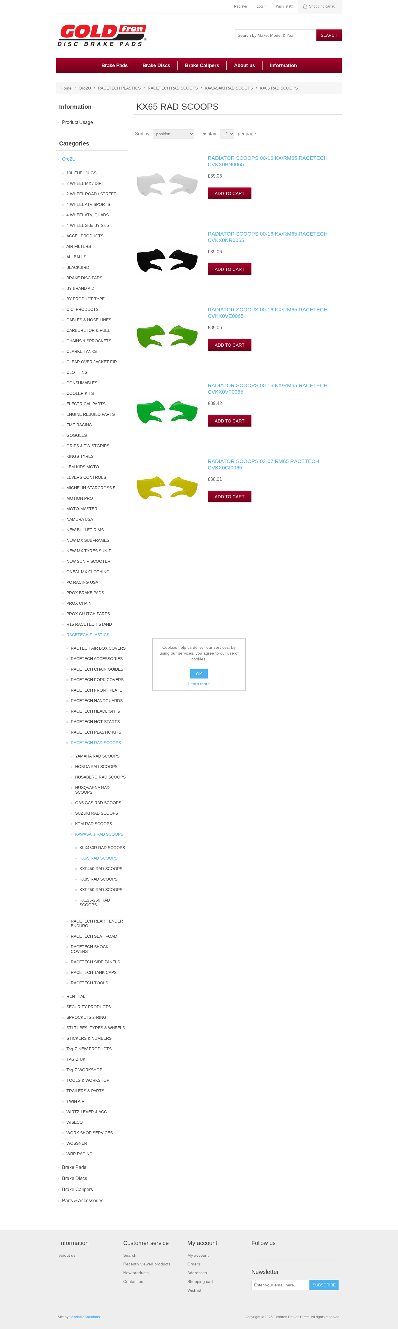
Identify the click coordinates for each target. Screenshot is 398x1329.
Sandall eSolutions (84, 1317)
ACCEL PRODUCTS (84, 236)
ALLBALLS (76, 257)
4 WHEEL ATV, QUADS (87, 215)
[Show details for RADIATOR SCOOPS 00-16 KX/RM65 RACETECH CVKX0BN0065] (167, 184)
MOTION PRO (79, 498)
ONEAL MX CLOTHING (88, 571)
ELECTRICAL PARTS (85, 403)
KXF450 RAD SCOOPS (101, 868)
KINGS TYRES (80, 456)
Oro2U (85, 88)
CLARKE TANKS (81, 351)
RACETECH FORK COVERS (97, 679)
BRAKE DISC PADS (84, 278)
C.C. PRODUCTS (82, 309)
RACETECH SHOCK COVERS (89, 949)
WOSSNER (76, 1143)
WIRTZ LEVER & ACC (86, 1111)
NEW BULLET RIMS (85, 529)
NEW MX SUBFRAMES (87, 540)
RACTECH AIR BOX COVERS (98, 648)
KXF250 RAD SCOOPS (101, 889)
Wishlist (194, 1290)
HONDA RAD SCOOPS (96, 766)
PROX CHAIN (78, 603)
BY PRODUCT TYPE (85, 299)
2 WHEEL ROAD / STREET (91, 194)
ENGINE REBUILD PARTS (90, 414)
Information (283, 65)
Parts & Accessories (82, 1200)
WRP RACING (79, 1153)
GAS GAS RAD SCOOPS (98, 802)
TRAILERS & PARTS (85, 1090)
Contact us (133, 1281)
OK (199, 673)
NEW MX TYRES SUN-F (88, 550)
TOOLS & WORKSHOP (87, 1080)
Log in (262, 6)
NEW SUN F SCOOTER (88, 561)
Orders (193, 1264)
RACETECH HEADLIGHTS (95, 711)
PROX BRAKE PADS (85, 592)
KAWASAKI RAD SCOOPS (229, 88)
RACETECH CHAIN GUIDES (97, 669)
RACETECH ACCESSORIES (97, 658)
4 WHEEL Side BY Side (87, 225)
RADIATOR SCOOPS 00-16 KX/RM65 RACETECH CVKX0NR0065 (267, 237)
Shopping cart (200, 1281)
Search (129, 1255)
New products (136, 1272)
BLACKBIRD (77, 267)
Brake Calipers (202, 65)
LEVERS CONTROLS (86, 477)
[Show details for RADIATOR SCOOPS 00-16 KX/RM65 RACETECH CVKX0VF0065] (167, 412)
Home (66, 88)
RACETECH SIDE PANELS (95, 962)
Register (240, 6)
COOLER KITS (80, 393)
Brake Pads (114, 65)
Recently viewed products (146, 1264)
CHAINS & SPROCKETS (88, 341)
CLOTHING (77, 372)
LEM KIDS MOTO (82, 466)
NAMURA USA (79, 519)
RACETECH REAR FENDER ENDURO (97, 923)
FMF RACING (79, 424)
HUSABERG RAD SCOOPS (100, 777)
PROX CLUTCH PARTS (88, 613)
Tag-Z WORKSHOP (84, 1069)
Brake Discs (156, 65)
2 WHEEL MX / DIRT (85, 183)
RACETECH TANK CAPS (94, 972)
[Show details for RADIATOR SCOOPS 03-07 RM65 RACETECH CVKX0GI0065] (167, 487)
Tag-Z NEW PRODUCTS (89, 1048)
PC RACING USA (82, 582)
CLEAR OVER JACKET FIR (91, 362)
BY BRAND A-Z (80, 288)
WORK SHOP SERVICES (89, 1132)
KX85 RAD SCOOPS (98, 879)
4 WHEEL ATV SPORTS (88, 204)
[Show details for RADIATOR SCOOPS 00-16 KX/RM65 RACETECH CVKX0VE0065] (167, 336)
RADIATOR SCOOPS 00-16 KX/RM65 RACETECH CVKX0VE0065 (267, 313)
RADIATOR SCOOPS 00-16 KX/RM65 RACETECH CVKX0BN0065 (267, 161)
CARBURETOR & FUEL (88, 330)
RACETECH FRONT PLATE (96, 690)
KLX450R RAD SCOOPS (102, 847)
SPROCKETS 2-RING (86, 1017)
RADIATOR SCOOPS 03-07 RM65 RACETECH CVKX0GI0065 (263, 464)
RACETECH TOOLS (89, 983)
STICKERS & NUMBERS (89, 1038)
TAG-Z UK (75, 1059)
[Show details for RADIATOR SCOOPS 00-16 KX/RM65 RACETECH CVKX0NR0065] (167, 260)
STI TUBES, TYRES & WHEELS (95, 1027)
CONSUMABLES (81, 383)
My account (198, 1255)
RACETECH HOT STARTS (95, 721)
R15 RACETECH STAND (89, 624)
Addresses (197, 1272)
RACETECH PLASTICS (119, 88)
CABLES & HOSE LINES (88, 320)
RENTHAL (75, 996)
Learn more (199, 683)
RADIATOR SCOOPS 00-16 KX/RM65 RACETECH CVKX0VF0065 (267, 389)
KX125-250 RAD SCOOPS (95, 902)
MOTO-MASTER (81, 508)
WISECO (74, 1122)
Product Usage (77, 122)
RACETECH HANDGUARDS (97, 700)
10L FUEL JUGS (81, 173)
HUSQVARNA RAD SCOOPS (92, 790)
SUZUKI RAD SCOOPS (96, 813)
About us (244, 65)
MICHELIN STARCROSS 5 (90, 487)
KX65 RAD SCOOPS (98, 858)
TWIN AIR (75, 1101)
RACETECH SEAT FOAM (94, 936)
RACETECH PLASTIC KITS (96, 732)
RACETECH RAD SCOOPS (173, 88)
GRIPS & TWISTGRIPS (87, 445)
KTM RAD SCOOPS (93, 823)
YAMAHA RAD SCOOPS (97, 756)
